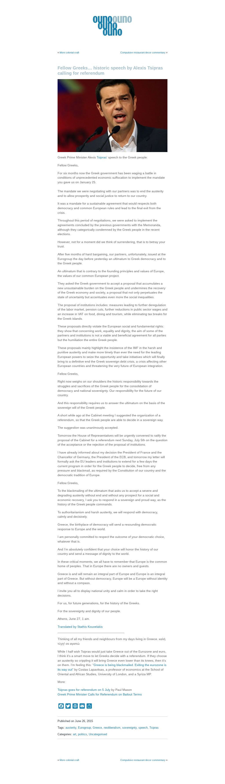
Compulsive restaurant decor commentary (142, 52)
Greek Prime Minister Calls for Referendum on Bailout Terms (100, 694)
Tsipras (102, 157)
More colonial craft (69, 52)
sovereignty (129, 727)
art (74, 734)
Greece (97, 727)
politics (82, 734)
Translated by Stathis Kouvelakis (80, 626)
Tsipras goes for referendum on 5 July (84, 689)
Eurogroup (84, 727)
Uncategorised (98, 734)
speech (143, 727)
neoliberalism (112, 727)
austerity (70, 727)
